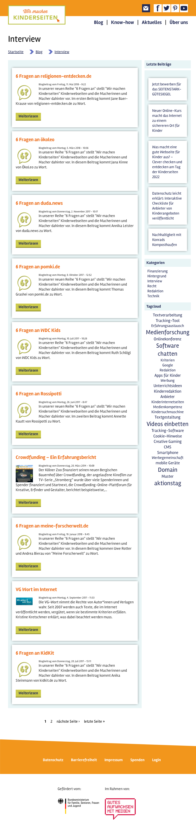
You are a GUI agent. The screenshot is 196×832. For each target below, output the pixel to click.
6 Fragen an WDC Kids (38, 330)
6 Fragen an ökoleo (35, 139)
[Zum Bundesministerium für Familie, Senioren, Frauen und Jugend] (78, 806)
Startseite (16, 51)
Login (156, 759)
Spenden (137, 759)
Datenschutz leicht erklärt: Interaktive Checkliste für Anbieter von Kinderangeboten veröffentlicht (167, 206)
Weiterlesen (28, 116)
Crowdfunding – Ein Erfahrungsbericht (56, 457)
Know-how (122, 22)
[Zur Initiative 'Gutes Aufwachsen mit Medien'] (120, 809)
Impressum (114, 759)
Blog (98, 22)
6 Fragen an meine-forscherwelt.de (52, 526)
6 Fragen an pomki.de (38, 267)
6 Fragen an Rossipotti (38, 394)
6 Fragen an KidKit (35, 653)
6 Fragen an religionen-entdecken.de (53, 76)
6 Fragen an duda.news (39, 203)
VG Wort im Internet (36, 589)
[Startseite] (36, 15)
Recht (151, 286)
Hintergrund (156, 276)
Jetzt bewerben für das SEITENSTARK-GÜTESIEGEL (166, 89)
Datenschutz (53, 759)
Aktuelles (152, 22)
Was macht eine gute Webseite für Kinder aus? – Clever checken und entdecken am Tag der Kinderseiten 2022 (167, 162)
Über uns (179, 22)
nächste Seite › (68, 721)
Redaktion (155, 291)
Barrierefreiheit (84, 759)
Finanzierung (157, 271)
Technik (153, 296)
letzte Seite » (94, 721)
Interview (62, 51)
